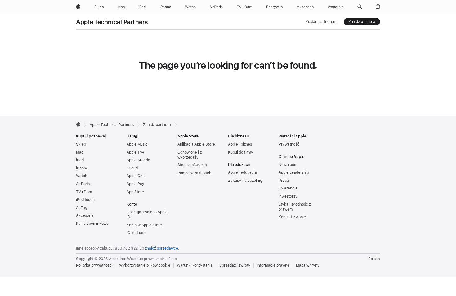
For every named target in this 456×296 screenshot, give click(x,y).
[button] (359, 7)
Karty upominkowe (92, 223)
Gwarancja (288, 188)
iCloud (132, 168)
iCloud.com (136, 233)
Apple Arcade (138, 160)
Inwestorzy (288, 196)
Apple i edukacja (242, 172)
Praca (284, 180)
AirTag (81, 208)
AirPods (83, 184)
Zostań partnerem (321, 22)
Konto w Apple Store (144, 225)
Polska (374, 259)
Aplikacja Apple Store (196, 144)
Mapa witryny (308, 265)
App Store (135, 192)
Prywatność (289, 144)
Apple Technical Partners (112, 22)
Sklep (81, 144)
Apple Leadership (294, 172)
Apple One (136, 176)
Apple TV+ (136, 152)
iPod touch (85, 200)
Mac (79, 152)
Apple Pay (135, 184)
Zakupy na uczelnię (245, 180)
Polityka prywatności (94, 265)
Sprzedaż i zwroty (234, 265)
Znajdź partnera (361, 22)
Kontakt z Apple (292, 217)
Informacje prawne (273, 265)
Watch (81, 176)
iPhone (82, 168)
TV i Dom (84, 192)
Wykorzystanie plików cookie (144, 265)
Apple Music (137, 144)
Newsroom (288, 165)
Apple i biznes (240, 144)
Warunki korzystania (195, 265)
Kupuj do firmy (240, 152)
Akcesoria (85, 215)
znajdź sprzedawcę (161, 248)
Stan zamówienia (192, 165)
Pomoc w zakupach (194, 173)
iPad (80, 160)
